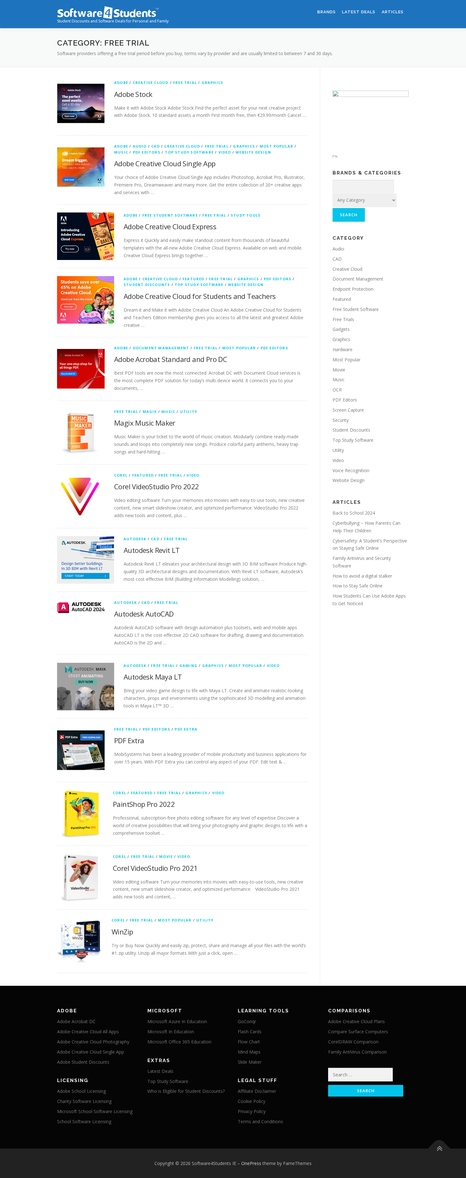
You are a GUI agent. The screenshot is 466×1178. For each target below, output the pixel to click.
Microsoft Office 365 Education (179, 1042)
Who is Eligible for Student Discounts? (186, 1091)
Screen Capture (348, 410)
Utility (188, 411)
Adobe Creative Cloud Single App (164, 163)
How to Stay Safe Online (358, 586)
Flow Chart (249, 1042)
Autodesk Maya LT (153, 676)
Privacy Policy (252, 1111)
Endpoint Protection (353, 289)
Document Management (161, 347)
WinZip (122, 931)
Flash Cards (250, 1032)
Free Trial (185, 82)
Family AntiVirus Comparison (357, 1052)
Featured (193, 278)
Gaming (188, 665)
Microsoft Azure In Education (177, 1021)
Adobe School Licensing (81, 1091)
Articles (393, 12)
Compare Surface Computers (358, 1032)
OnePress (251, 1163)
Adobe (121, 82)
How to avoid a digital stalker (362, 576)
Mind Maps (249, 1052)
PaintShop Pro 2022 (144, 804)
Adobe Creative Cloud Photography (93, 1042)
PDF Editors (146, 152)
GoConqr (247, 1021)
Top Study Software (189, 152)
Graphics (212, 82)
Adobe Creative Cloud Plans (356, 1021)
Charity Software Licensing (84, 1101)
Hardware (343, 349)
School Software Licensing (84, 1121)
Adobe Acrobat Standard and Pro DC (170, 359)
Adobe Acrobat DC (76, 1021)
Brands (326, 12)
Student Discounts (147, 284)
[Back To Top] (439, 1148)
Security (341, 420)
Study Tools (246, 215)
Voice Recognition (351, 470)
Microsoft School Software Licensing (95, 1111)
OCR (337, 390)
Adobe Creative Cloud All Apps (88, 1032)
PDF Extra (186, 729)
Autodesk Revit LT (152, 550)
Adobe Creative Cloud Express (170, 226)
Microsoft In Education (170, 1032)
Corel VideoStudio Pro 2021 (155, 868)
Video (224, 152)
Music (121, 152)
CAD (155, 146)
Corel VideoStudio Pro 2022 (156, 486)
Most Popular (276, 146)
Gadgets (341, 329)
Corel (120, 475)
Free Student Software (170, 215)
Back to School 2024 (354, 513)
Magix (150, 411)
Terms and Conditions (260, 1121)
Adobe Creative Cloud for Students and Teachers (199, 296)
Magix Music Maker (144, 423)
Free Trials (343, 319)
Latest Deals (358, 12)
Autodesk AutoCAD (143, 613)
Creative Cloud (151, 82)
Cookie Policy (251, 1101)
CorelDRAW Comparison (353, 1042)
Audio (140, 146)
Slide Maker (250, 1062)
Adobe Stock (133, 94)
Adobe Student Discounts (83, 1062)
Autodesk (135, 538)
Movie (166, 856)
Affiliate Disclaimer (257, 1091)
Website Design (253, 152)
